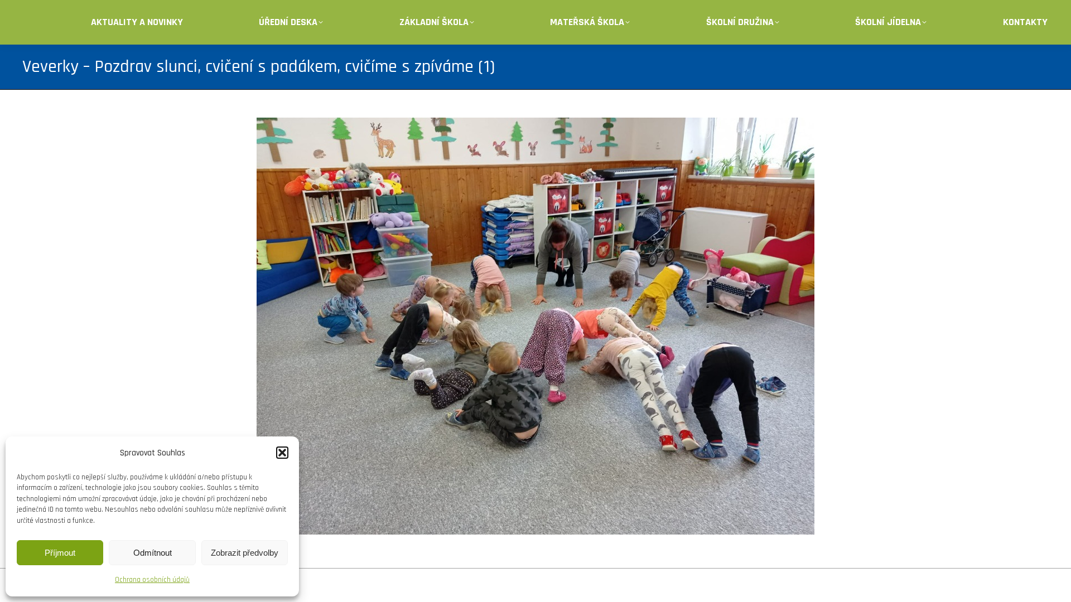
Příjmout (60, 552)
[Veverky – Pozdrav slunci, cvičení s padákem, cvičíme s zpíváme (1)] (535, 326)
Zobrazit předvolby (244, 552)
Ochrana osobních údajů (152, 579)
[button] (282, 452)
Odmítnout (152, 552)
